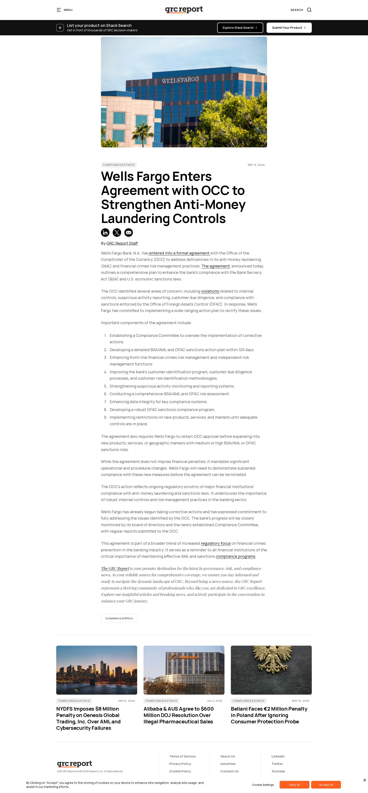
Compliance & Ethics (119, 164)
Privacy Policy (180, 763)
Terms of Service (182, 756)
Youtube (278, 771)
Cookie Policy (180, 771)
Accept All (326, 785)
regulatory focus (216, 543)
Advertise (228, 763)
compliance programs (235, 556)
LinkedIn (278, 756)
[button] (64, 9)
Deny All (294, 785)
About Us (227, 756)
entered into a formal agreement (179, 253)
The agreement (215, 266)
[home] (184, 9)
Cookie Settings (263, 785)
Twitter (277, 763)
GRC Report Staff (122, 243)
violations (210, 291)
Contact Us (229, 771)
